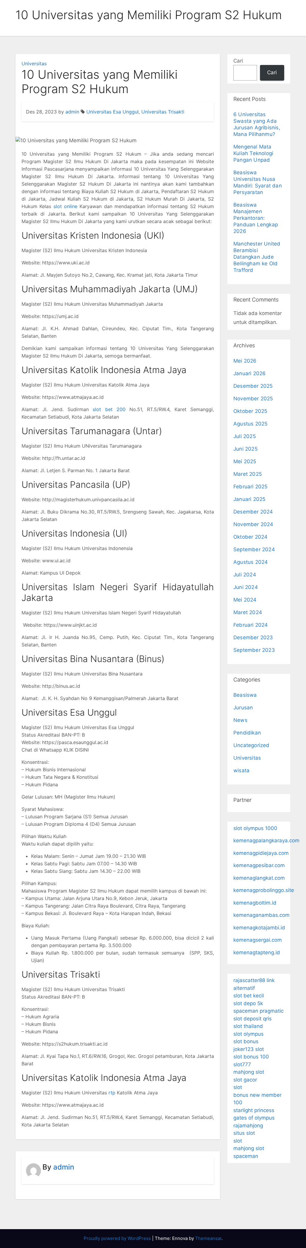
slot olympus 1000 (255, 828)
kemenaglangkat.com (259, 878)
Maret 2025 (247, 474)
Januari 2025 (249, 499)
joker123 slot (248, 1049)
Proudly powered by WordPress (118, 1238)
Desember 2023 (253, 637)
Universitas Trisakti (162, 112)
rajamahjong (248, 1126)
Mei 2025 (244, 461)
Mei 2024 (245, 600)
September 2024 (254, 549)
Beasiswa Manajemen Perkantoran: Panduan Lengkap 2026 (255, 218)
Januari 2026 (249, 373)
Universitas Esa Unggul (112, 112)
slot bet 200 (109, 409)
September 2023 (254, 650)
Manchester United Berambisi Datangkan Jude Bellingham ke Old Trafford (256, 257)
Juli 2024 (244, 575)
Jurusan (243, 708)
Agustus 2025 (250, 424)
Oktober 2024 (250, 537)
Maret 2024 (247, 612)
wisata (241, 770)
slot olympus (248, 1034)
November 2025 (253, 399)
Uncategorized (251, 745)
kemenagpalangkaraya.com (266, 840)
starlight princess (253, 1110)
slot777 (242, 1064)
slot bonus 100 (251, 1057)
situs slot (244, 1133)
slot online (65, 206)
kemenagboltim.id (254, 903)
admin (72, 112)
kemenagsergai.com (257, 940)
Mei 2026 (245, 361)
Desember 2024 (253, 512)
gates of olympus (254, 1118)
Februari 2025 (250, 487)
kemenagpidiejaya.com (261, 853)
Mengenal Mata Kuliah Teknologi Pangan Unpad (253, 153)
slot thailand (248, 1026)
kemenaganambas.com (261, 915)
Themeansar (208, 1238)
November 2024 (253, 524)
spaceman (245, 1156)
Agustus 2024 (250, 562)
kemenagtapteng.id (256, 952)
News (240, 720)
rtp (111, 1093)
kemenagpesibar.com (259, 865)
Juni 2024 (245, 587)
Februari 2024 (250, 625)
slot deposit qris (252, 1019)
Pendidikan (247, 733)
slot (237, 1087)
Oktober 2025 (250, 411)
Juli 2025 (244, 436)
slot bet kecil (248, 996)
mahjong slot (248, 1072)
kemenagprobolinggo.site (263, 890)
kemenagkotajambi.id (259, 928)
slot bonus (245, 1041)
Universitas (34, 63)
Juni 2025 (245, 449)
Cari (238, 61)
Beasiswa (245, 695)
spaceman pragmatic (258, 1011)
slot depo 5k (248, 1003)
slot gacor (245, 1080)
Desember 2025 (253, 386)
